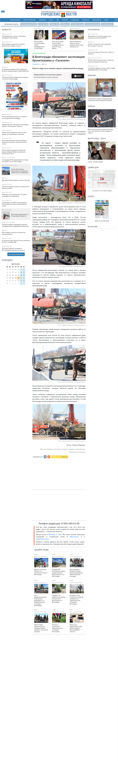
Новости (6, 29)
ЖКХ (57, 20)
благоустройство (47, 449)
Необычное (75, 20)
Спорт (51, 20)
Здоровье (42, 20)
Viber (60, 534)
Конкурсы (85, 20)
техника (58, 449)
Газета (106, 20)
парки (65, 449)
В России (92, 226)
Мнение (92, 75)
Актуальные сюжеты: (12, 24)
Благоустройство (29, 20)
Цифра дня (93, 167)
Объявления (96, 20)
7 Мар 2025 (35, 64)
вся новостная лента (16, 254)
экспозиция (81, 449)
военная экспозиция (77, 452)
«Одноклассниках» (42, 539)
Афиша (91, 106)
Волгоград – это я (97, 138)
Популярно (94, 29)
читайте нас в (59, 457)
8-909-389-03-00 (70, 523)
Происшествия (15, 20)
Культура (65, 20)
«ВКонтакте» (74, 537)
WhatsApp (52, 534)
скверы (72, 449)
